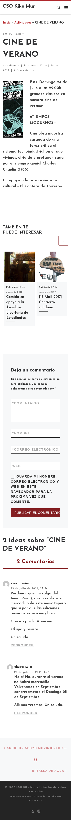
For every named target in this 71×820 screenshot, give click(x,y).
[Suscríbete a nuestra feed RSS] (32, 811)
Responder (22, 645)
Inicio (7, 22)
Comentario (25, 403)
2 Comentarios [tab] (36, 561)
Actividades (22, 22)
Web (16, 466)
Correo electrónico (35, 449)
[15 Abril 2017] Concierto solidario (50, 302)
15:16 (47, 672)
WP (29, 797)
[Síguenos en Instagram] (38, 811)
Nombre (21, 433)
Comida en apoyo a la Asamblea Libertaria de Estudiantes (17, 307)
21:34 (44, 588)
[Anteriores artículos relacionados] (52, 241)
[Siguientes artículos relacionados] (63, 241)
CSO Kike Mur (26, 787)
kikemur (14, 65)
